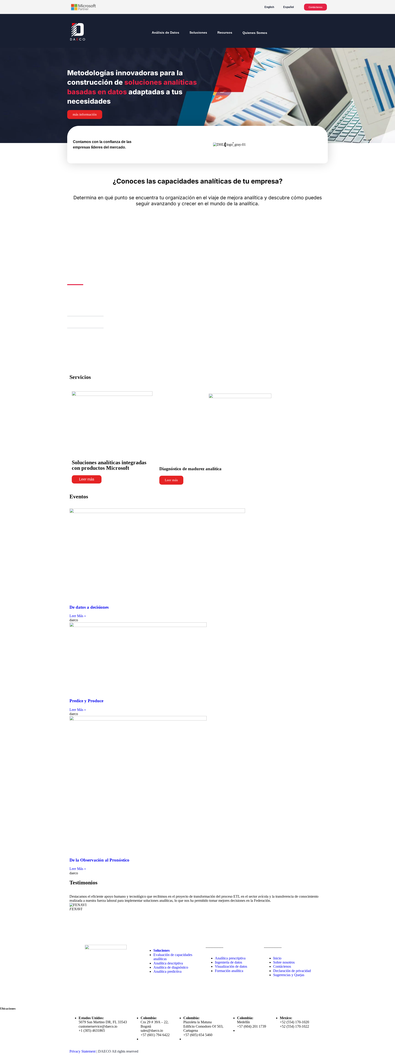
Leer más (86, 479)
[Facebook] (73, 1000)
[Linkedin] (97, 1000)
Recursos (224, 32)
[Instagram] (85, 1000)
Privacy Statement (82, 1051)
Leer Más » (77, 616)
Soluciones (198, 32)
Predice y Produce (86, 700)
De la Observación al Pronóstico (99, 860)
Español (288, 7)
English (269, 7)
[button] (80, 310)
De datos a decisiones (89, 607)
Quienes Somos (255, 33)
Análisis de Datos (165, 32)
